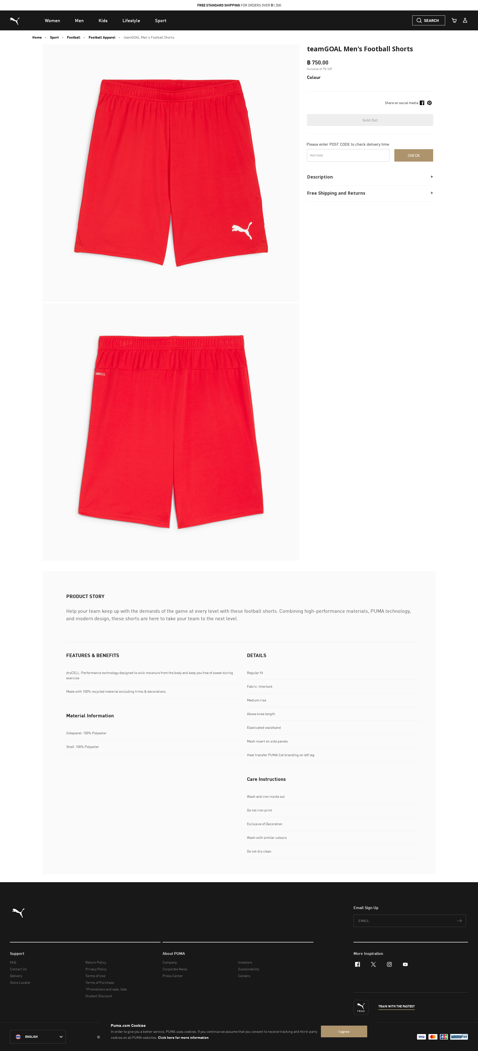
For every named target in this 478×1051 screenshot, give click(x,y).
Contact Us (18, 969)
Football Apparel (102, 37)
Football (73, 37)
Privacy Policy (96, 969)
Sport (54, 37)
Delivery (16, 976)
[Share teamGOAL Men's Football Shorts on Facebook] (422, 103)
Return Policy (95, 962)
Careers (244, 976)
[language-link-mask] (37, 1036)
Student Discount (98, 996)
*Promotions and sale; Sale (106, 989)
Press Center (173, 976)
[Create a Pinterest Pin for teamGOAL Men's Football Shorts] (429, 103)
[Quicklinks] (465, 20)
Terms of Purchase (99, 982)
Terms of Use (95, 976)
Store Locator (20, 982)
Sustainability (248, 969)
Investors (245, 962)
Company (170, 962)
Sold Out (370, 120)
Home (37, 37)
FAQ (13, 962)
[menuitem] (52, 20)
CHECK (414, 155)
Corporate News (175, 969)
